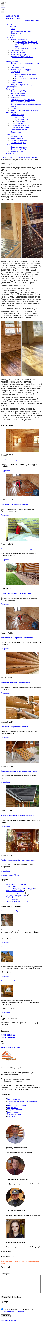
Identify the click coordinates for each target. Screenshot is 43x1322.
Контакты (10, 153)
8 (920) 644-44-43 (13, 18)
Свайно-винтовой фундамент (27, 78)
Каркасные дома (17, 50)
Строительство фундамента (17, 901)
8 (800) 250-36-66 (8, 1035)
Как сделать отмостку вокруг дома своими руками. (19, 771)
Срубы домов (11, 899)
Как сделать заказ (18, 95)
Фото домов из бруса (19, 123)
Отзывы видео (16, 136)
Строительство (12, 61)
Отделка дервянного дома (26, 157)
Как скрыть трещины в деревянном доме (15, 682)
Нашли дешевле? (17, 151)
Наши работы (16, 33)
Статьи (13, 108)
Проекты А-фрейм (18, 52)
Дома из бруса (21, 117)
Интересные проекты (14, 893)
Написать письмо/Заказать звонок (24, 110)
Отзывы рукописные (19, 140)
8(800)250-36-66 (12, 16)
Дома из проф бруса (19, 39)
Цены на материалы (19, 147)
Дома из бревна (21, 121)
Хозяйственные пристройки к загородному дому (18, 860)
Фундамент (15, 72)
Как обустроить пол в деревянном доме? (15, 460)
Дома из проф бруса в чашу (22, 57)
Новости (14, 35)
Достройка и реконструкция (22, 85)
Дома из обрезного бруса (21, 70)
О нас (13, 29)
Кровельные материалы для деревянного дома (17, 815)
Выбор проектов (14, 1112)
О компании (11, 27)
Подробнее (5, 471)
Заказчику (10, 89)
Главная (9, 24)
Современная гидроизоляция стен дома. (15, 727)
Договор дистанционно (20, 102)
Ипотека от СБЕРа (18, 91)
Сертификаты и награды (21, 31)
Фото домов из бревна (20, 128)
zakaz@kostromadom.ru (33, 20)
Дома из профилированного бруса (20, 889)
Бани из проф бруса (19, 59)
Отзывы (9, 134)
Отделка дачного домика (9, 947)
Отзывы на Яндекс (18, 143)
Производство (11, 87)
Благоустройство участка (16, 884)
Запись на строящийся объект (23, 100)
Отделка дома (16, 82)
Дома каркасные (22, 119)
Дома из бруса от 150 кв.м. (26, 48)
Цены (8, 145)
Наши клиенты (17, 138)
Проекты (9, 37)
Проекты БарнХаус (18, 54)
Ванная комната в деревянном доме (13, 981)
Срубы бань (10, 897)
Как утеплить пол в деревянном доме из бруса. (17, 638)
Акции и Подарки (18, 93)
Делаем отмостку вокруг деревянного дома (16, 593)
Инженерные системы (15, 891)
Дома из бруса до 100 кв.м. (26, 42)
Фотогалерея (11, 113)
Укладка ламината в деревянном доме (14, 911)
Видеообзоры (16, 132)
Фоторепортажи (17, 115)
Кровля (13, 80)
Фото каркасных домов (20, 125)
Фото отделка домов (19, 130)
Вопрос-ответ (16, 97)
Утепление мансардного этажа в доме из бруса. (17, 549)
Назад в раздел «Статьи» (11, 875)
